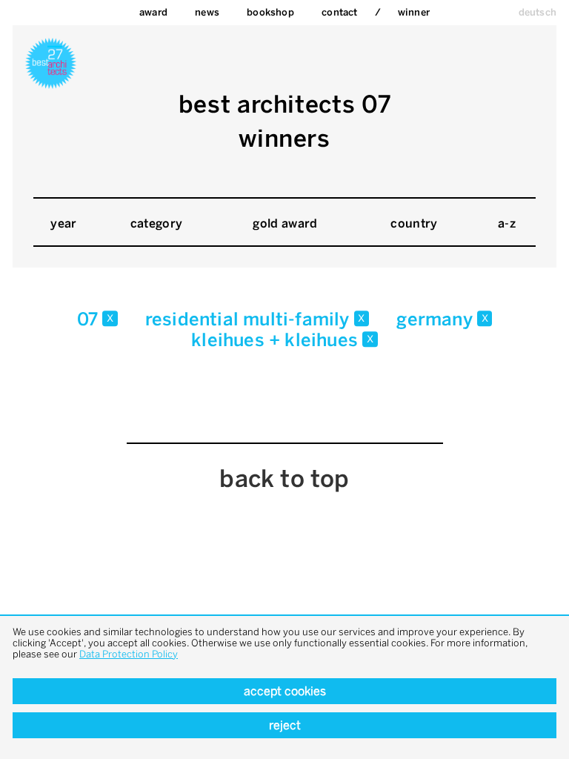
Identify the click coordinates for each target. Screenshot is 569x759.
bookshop (270, 12)
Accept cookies (285, 691)
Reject (285, 725)
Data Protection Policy (128, 654)
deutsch (537, 12)
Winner (414, 12)
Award (153, 12)
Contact (339, 12)
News (207, 12)
